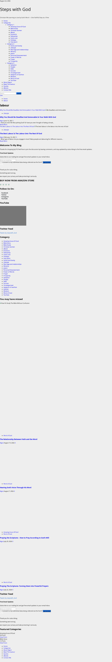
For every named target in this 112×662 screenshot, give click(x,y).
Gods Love (13, 38)
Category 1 (10, 25)
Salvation (13, 65)
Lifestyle (13, 48)
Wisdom (13, 77)
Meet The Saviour (9, 84)
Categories (7, 23)
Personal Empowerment (18, 55)
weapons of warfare (17, 75)
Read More (3, 125)
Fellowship (14, 36)
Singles (12, 67)
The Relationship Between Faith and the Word (18, 439)
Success (13, 71)
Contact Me (7, 90)
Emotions (13, 34)
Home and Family (16, 46)
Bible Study (14, 28)
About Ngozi (8, 82)
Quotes (6, 86)
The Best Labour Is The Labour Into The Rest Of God (17, 126)
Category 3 (10, 63)
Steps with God (15, 9)
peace (12, 53)
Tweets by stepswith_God (8, 233)
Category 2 (10, 44)
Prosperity (13, 61)
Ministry (13, 52)
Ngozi (2, 121)
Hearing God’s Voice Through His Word (15, 581)
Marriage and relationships (19, 50)
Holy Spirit (13, 42)
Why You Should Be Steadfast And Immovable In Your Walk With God (22, 110)
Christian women (16, 30)
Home (6, 21)
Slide (12, 69)
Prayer (12, 59)
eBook (12, 32)
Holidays (13, 40)
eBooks (6, 88)
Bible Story (7, 243)
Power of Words (15, 57)
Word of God (14, 78)
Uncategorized (15, 73)
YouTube (13, 80)
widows (6, 289)
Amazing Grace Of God (18, 27)
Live (1, 95)
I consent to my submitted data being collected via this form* (22, 162)
